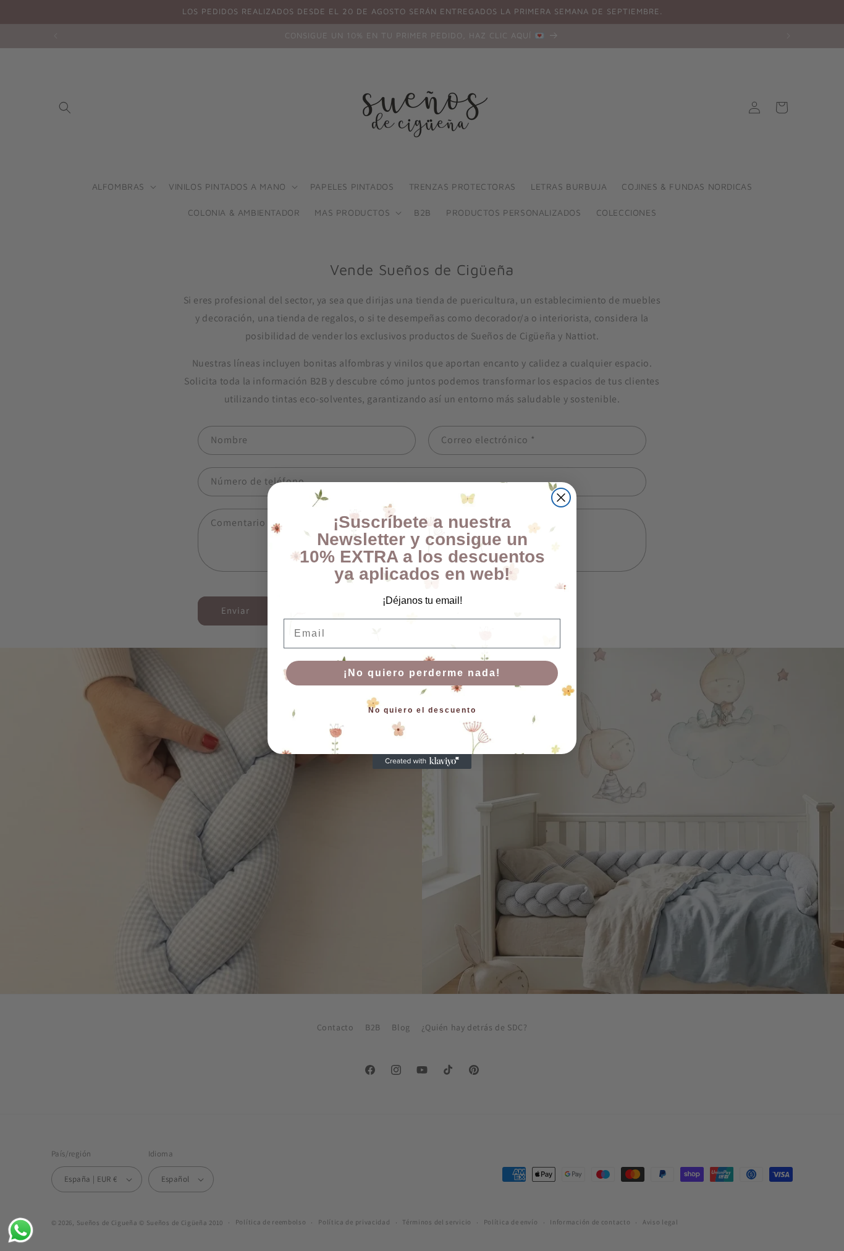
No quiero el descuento (422, 710)
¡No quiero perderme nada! (422, 673)
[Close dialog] (561, 497)
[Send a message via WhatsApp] (20, 1230)
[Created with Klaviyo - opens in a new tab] (422, 761)
